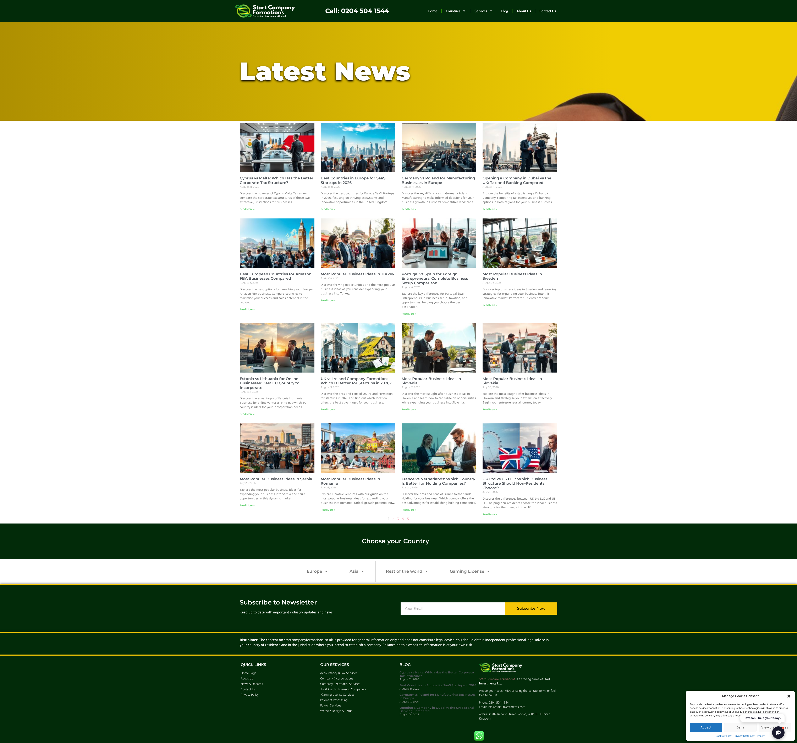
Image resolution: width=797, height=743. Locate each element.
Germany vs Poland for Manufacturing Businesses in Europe (438, 180)
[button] (789, 696)
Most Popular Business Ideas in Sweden (512, 276)
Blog (504, 11)
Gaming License (467, 571)
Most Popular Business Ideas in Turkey (357, 274)
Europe (314, 571)
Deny (740, 727)
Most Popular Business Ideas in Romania (350, 481)
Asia (354, 571)
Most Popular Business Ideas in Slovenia (431, 381)
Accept (705, 727)
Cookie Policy (723, 735)
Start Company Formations (497, 679)
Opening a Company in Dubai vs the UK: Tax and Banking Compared (517, 180)
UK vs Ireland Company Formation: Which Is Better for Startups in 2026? (356, 381)
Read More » (247, 209)
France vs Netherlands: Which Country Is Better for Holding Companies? (438, 481)
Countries (453, 11)
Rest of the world (404, 571)
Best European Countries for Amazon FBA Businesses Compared (276, 276)
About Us (524, 11)
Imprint (761, 735)
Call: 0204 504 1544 (357, 11)
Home (432, 11)
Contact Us (547, 11)
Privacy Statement (744, 735)
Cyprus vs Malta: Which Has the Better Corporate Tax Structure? (276, 180)
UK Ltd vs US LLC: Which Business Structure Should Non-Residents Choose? (515, 483)
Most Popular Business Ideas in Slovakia (512, 381)
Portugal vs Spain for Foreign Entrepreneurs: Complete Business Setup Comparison (435, 278)
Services (480, 11)
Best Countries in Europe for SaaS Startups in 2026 (353, 180)
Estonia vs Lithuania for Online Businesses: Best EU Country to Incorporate (269, 383)
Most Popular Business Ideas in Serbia (276, 479)
